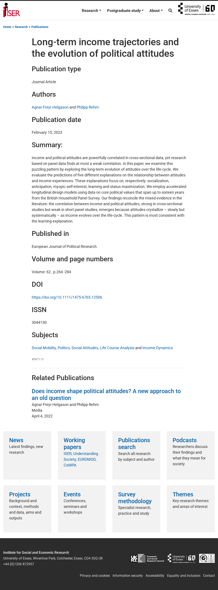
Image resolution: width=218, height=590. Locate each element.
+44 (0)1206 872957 (18, 564)
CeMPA (70, 465)
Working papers (74, 443)
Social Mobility (44, 348)
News (16, 440)
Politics (64, 348)
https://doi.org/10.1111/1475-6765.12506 (67, 297)
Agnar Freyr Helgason (50, 107)
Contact (209, 576)
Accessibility (155, 576)
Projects (19, 494)
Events (72, 494)
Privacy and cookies (95, 576)
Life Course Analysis (117, 348)
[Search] (170, 11)
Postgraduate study (124, 10)
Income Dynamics (157, 348)
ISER (68, 453)
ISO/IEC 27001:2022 (207, 558)
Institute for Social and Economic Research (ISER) (11, 10)
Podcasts (185, 440)
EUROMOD (87, 459)
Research (90, 10)
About (154, 10)
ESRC (147, 558)
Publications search (134, 443)
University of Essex (196, 10)
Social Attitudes (85, 348)
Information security (128, 576)
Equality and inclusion (183, 576)
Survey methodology (135, 498)
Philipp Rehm (88, 107)
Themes (183, 494)
